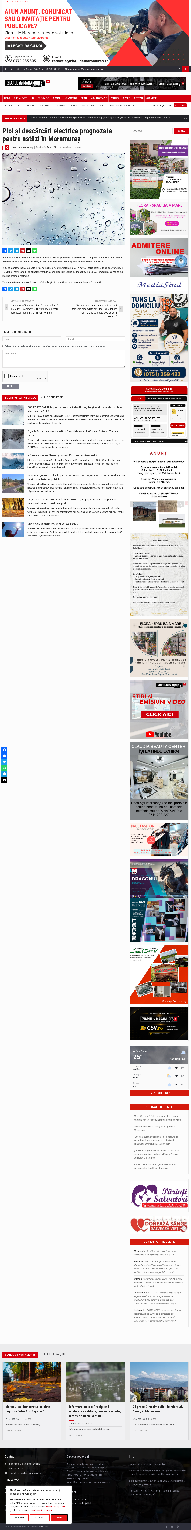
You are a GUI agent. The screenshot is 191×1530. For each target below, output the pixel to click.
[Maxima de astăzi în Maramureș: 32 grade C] (13, 529)
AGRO (19, 105)
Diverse (102, 105)
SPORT (126, 98)
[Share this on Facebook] (4, 250)
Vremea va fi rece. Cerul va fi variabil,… (23, 1425)
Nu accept (40, 1517)
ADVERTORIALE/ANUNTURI (122, 105)
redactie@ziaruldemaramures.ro (25, 1473)
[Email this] (28, 250)
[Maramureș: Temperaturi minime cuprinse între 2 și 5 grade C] (32, 1382)
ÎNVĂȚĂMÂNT (70, 98)
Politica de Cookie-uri (76, 1499)
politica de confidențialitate (40, 1510)
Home (7, 98)
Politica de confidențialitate (79, 1503)
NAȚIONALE (60, 105)
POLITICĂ (114, 98)
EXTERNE (74, 105)
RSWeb (44, 1527)
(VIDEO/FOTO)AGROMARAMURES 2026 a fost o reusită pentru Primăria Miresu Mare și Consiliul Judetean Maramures (156, 1154)
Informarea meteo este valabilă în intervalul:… (90, 1429)
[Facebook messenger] (4, 756)
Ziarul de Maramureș (22, 147)
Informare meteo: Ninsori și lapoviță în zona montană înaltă (62, 455)
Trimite (11, 386)
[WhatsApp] (4, 768)
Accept (59, 1517)
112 (32, 98)
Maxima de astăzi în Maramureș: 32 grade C (52, 523)
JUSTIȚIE (8, 105)
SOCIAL (56, 98)
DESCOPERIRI (45, 105)
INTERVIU (138, 98)
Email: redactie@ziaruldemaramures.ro (85, 69)
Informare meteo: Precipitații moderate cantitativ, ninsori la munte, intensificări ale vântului (95, 1411)
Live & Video (88, 105)
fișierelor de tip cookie (56, 1506)
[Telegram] (16, 250)
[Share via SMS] (34, 250)
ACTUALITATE (20, 98)
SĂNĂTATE (151, 98)
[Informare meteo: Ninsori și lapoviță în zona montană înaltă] (13, 461)
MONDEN (31, 105)
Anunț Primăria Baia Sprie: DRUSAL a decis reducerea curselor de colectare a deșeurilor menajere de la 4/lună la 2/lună (158, 1282)
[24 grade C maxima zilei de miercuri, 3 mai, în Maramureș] (159, 1382)
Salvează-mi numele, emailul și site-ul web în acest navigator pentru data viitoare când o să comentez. (55, 346)
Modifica (19, 1517)
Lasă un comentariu (73, 147)
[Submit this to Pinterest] (22, 250)
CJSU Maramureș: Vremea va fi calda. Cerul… (154, 1425)
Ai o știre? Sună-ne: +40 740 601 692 (42, 69)
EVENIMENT (43, 98)
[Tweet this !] (10, 250)
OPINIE (84, 98)
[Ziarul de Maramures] (31, 83)
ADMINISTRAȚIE (99, 98)
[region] (39, 1505)
